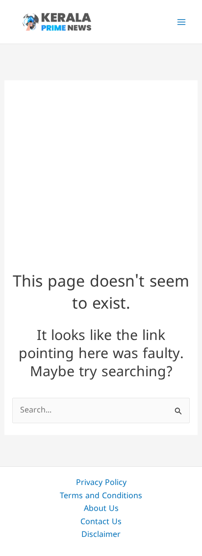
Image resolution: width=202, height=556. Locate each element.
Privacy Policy (101, 483)
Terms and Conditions (101, 496)
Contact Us (101, 522)
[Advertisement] (101, 167)
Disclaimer (101, 535)
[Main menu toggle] (181, 22)
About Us (101, 509)
